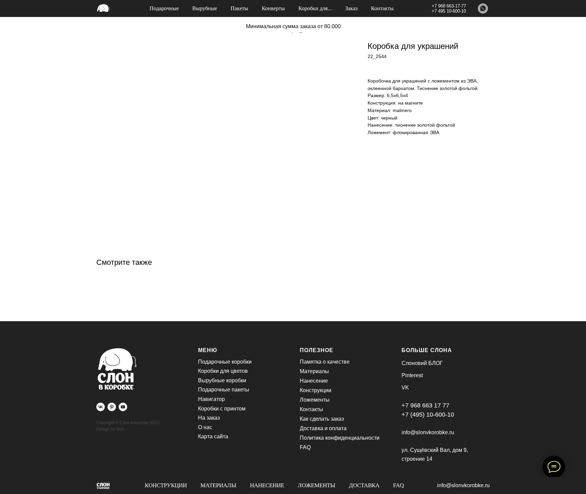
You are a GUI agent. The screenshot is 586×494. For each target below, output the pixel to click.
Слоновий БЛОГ (422, 363)
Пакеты (239, 8)
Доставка (364, 485)
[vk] (100, 407)
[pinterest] (112, 407)
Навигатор (211, 399)
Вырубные (204, 8)
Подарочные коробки (225, 362)
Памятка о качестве (325, 362)
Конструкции (166, 485)
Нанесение (267, 485)
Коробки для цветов (223, 371)
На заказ (209, 418)
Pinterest (412, 375)
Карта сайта (213, 436)
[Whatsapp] (483, 8)
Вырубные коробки (222, 380)
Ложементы (316, 485)
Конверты (273, 8)
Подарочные (164, 8)
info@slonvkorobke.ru (463, 485)
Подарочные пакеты (223, 389)
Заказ (351, 8)
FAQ (398, 485)
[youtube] (123, 407)
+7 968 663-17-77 (449, 5)
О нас (205, 427)
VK (405, 387)
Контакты (382, 8)
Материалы (218, 485)
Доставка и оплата (323, 428)
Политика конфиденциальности (339, 438)
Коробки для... (315, 8)
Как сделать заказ (322, 419)
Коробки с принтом (222, 408)
